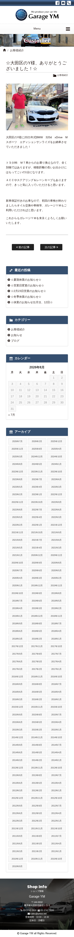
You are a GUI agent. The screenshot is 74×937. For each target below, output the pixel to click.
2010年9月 (17, 866)
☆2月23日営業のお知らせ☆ (28, 291)
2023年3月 (56, 487)
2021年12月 (56, 525)
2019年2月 (56, 608)
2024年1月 (56, 464)
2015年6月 (17, 722)
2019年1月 (17, 616)
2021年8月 (17, 540)
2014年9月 (17, 745)
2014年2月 (37, 760)
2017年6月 (17, 661)
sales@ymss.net (38, 913)
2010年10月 (56, 859)
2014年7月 (56, 745)
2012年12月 (17, 798)
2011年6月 (17, 843)
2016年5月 (37, 692)
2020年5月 (56, 570)
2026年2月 (37, 441)
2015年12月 (17, 707)
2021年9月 (56, 532)
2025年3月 (17, 456)
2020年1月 (17, 585)
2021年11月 (17, 532)
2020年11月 (56, 555)
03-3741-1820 (47, 910)
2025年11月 (17, 449)
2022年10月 (37, 502)
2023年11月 (37, 471)
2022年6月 (56, 509)
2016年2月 (37, 699)
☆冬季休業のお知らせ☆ (26, 296)
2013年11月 (37, 767)
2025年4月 (56, 449)
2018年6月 (17, 631)
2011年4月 (56, 843)
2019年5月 (56, 601)
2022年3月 (56, 517)
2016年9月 (17, 684)
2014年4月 (56, 752)
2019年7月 (17, 601)
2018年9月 (17, 623)
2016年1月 (56, 699)
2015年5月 (37, 722)
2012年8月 (37, 806)
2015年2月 (37, 729)
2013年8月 (37, 775)
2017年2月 (37, 669)
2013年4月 (56, 783)
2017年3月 (17, 669)
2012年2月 (37, 821)
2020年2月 (56, 578)
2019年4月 (17, 608)
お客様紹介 (17, 50)
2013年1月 (56, 790)
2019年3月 (37, 608)
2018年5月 (37, 631)
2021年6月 (56, 540)
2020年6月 (37, 570)
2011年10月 (56, 828)
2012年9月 (17, 806)
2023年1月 (37, 494)
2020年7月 (17, 570)
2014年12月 (17, 737)
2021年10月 (37, 532)
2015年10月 (56, 707)
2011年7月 (56, 836)
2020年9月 (37, 562)
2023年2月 (17, 494)
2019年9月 (37, 593)
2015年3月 (17, 729)
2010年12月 (17, 859)
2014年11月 (37, 737)
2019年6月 (37, 601)
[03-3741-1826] (69, 3)
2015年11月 (37, 707)
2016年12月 (17, 676)
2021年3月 (56, 547)
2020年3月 (37, 578)
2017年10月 (56, 646)
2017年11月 (37, 646)
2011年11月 (37, 828)
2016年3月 (17, 699)
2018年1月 (56, 639)
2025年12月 (56, 441)
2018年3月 (17, 639)
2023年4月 (37, 487)
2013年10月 (56, 767)
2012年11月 (37, 798)
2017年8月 (37, 654)
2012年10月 (56, 798)
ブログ (15, 340)
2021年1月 (17, 555)
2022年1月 (37, 525)
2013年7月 (56, 775)
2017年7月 (56, 654)
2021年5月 (17, 547)
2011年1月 (56, 851)
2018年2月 (37, 639)
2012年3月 (17, 821)
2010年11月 (37, 859)
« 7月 (11, 414)
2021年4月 (37, 547)
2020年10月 (17, 562)
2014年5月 (37, 752)
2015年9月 (17, 714)
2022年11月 (17, 502)
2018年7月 (56, 623)
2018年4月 (56, 631)
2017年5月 (37, 661)
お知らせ (16, 335)
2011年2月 (37, 851)
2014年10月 (56, 737)
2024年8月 (17, 464)
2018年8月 (37, 623)
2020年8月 (56, 562)
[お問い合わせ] (63, 3)
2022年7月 (37, 509)
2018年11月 (56, 616)
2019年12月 (37, 585)
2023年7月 (37, 479)
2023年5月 (17, 487)
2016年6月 (17, 692)
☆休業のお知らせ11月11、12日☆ (32, 302)
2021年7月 (37, 540)
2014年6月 (17, 752)
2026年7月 (17, 441)
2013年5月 (37, 783)
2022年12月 (56, 494)
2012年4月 (56, 813)
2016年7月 (56, 684)
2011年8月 (37, 836)
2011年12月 (17, 828)
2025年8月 (37, 449)
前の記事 (24, 247)
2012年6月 (17, 813)
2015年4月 (56, 722)
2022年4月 (37, 517)
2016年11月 (37, 676)
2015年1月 (56, 729)
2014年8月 (37, 745)
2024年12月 (37, 456)
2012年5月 (37, 813)
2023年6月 (56, 479)
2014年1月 (56, 760)
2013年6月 (17, 783)
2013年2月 (37, 790)
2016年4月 (56, 692)
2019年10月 (17, 593)
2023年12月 (17, 471)
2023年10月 (56, 471)
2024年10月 (56, 456)
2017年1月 (56, 669)
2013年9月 (17, 775)
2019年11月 (56, 585)
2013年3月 (17, 790)
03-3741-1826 (30, 910)
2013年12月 (17, 767)
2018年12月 (37, 616)
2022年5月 (17, 517)
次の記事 (50, 247)
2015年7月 (56, 714)
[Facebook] (57, 3)
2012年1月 (56, 821)
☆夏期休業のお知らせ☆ (26, 279)
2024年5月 (37, 464)
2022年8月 (17, 509)
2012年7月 (56, 806)
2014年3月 (17, 760)
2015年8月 (37, 714)
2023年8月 (17, 479)
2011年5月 (37, 843)
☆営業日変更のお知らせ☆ (27, 285)
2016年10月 (56, 676)
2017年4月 (56, 661)
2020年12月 (37, 555)
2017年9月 (17, 654)
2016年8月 (37, 684)
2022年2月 (17, 525)
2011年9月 (17, 836)
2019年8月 (56, 593)
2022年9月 (56, 502)
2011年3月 (17, 851)
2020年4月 (17, 578)
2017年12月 (17, 646)
